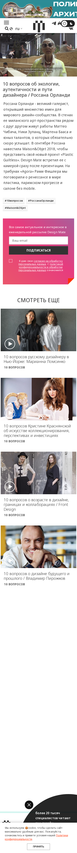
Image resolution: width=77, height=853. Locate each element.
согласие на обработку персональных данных (40, 262)
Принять (38, 846)
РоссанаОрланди (42, 200)
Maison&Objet (16, 207)
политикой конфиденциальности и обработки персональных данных (40, 267)
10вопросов (15, 200)
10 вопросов (14, 367)
